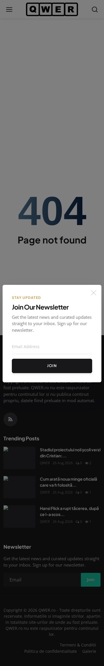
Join (52, 365)
